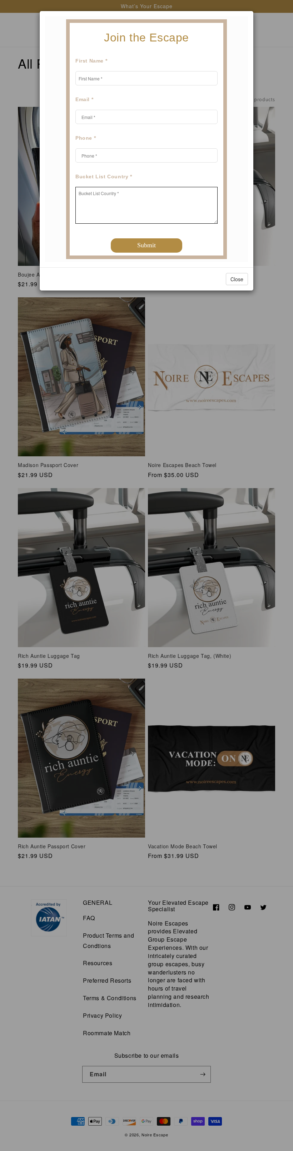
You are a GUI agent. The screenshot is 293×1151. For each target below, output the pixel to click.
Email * (84, 99)
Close (236, 279)
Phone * (85, 138)
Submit (146, 245)
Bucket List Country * (103, 176)
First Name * (91, 61)
